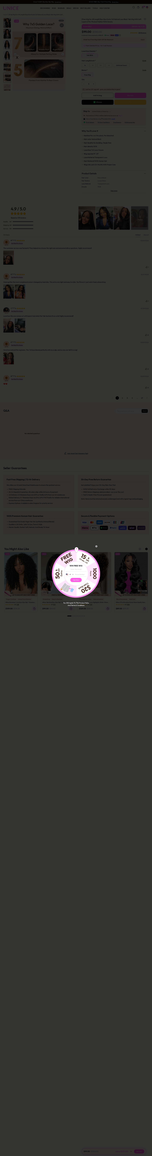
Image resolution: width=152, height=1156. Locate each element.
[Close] (96, 546)
